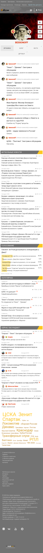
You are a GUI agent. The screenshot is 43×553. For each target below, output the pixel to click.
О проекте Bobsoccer (8, 452)
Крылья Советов (8, 431)
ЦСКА (9, 414)
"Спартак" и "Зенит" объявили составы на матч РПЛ (19, 383)
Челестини (6, 445)
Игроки (24, 5)
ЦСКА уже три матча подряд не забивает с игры (18, 284)
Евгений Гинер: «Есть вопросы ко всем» (15, 316)
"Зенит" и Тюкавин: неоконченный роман (15, 300)
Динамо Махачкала (19, 443)
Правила (3, 1)
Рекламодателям (7, 460)
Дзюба (36, 436)
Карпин (26, 427)
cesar (9, 353)
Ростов (33, 427)
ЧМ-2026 (31, 443)
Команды (18, 5)
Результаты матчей (8, 480)
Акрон (10, 443)
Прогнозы (5, 482)
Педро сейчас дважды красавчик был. (13, 339)
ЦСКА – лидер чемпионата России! (21, 131)
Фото (38, 47)
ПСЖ (32, 436)
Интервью (5, 474)
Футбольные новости (8, 472)
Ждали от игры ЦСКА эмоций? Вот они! (15, 308)
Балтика (7, 440)
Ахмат (25, 440)
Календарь (5, 478)
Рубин (24, 420)
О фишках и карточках (9, 456)
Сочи (14, 440)
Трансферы (11, 1)
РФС (28, 420)
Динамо (8, 427)
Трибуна (4, 476)
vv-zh (9, 371)
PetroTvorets (12, 404)
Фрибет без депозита (35, 5)
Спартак (11, 419)
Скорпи (10, 337)
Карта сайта (5, 486)
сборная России (29, 424)
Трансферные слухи (15, 436)
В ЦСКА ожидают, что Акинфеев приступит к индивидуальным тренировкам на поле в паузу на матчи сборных (19, 347)
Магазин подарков (7, 484)
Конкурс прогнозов (7, 5)
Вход (39, 10)
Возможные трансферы (10, 433)
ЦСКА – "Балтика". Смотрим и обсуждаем (24, 141)
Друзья (23, 53)
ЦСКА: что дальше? (8, 292)
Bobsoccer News (13, 386)
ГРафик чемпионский (8, 407)
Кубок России (26, 433)
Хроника (7, 48)
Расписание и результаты (24, 1)
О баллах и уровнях (8, 458)
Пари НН (4, 443)
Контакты (5, 462)
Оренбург (19, 440)
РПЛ (34, 439)
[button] (40, 22)
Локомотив (10, 423)
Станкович (38, 443)
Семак (36, 431)
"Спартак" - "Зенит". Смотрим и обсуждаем (16, 333)
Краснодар (24, 430)
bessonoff (12, 64)
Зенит (25, 414)
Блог (23, 47)
